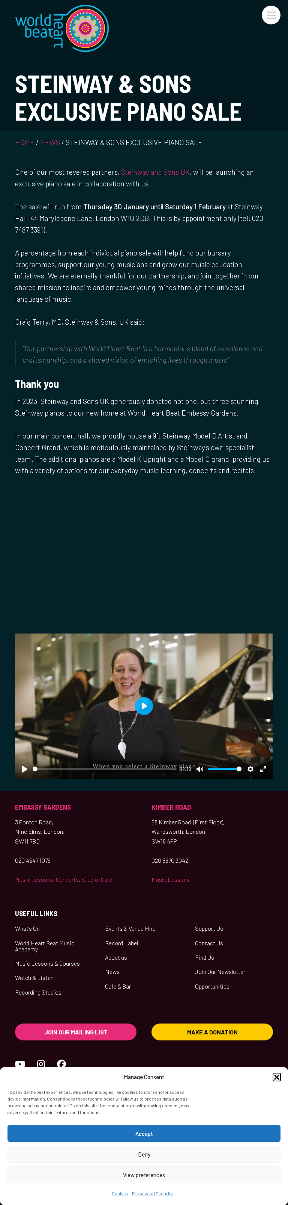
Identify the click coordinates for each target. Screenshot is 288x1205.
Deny (144, 1154)
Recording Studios (38, 992)
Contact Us (209, 942)
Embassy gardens (43, 807)
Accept (144, 1133)
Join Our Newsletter (220, 971)
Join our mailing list (76, 1032)
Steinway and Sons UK (155, 172)
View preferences (144, 1175)
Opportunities (212, 986)
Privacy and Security (152, 1193)
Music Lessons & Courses (47, 963)
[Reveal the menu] (271, 15)
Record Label (121, 942)
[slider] (105, 769)
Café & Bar (118, 986)
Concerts (67, 879)
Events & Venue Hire (130, 928)
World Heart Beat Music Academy (44, 946)
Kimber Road (171, 807)
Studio (89, 879)
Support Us (209, 928)
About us (116, 957)
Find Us (204, 957)
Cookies (120, 1193)
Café (106, 879)
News (50, 142)
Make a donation (212, 1032)
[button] (276, 1077)
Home (24, 142)
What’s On (27, 928)
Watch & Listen (34, 977)
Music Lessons (34, 879)
